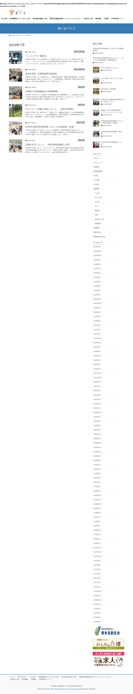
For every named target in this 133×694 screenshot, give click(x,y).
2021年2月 (97, 404)
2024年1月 (97, 295)
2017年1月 (97, 587)
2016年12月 (97, 591)
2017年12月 (97, 547)
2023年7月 (97, 316)
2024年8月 (97, 264)
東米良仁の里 (79, 51)
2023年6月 (97, 321)
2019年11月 (97, 447)
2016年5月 (97, 617)
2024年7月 (97, 268)
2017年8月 (97, 565)
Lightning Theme (58, 689)
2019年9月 (97, 456)
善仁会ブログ (22, 677)
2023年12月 (97, 299)
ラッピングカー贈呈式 (35, 56)
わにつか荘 (98, 197)
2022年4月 (97, 360)
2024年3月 (97, 286)
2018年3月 (97, 534)
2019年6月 (97, 469)
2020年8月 (97, 421)
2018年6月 (97, 521)
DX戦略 (33, 679)
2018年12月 (97, 495)
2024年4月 (97, 281)
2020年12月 (97, 412)
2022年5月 (97, 356)
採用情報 (25, 679)
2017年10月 (97, 556)
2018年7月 (97, 517)
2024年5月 (97, 277)
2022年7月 (97, 347)
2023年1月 (97, 334)
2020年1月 (97, 438)
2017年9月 (97, 561)
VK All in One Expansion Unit (73, 689)
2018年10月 (97, 504)
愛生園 (97, 210)
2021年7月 (97, 386)
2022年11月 (97, 342)
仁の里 (81, 87)
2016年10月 (97, 600)
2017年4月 (97, 582)
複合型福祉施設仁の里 (69, 677)
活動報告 (96, 189)
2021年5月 (97, 390)
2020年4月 (97, 425)
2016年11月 (97, 595)
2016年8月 (97, 608)
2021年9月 (97, 382)
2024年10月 (97, 255)
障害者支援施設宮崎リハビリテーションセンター (95, 677)
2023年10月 (97, 303)
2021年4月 (97, 395)
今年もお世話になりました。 (110, 67)
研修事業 (96, 228)
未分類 (96, 175)
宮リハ (97, 206)
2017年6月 (97, 574)
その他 (81, 105)
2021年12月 (97, 373)
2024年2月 (97, 290)
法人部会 (96, 184)
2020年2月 (97, 434)
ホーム (12, 677)
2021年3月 (97, 399)
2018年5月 (97, 526)
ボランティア (98, 162)
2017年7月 (97, 569)
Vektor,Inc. (86, 689)
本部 (96, 215)
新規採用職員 (98, 171)
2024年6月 (97, 273)
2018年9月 (97, 508)
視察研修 (98, 223)
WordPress (48, 689)
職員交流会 (97, 232)
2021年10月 (97, 377)
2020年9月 (97, 417)
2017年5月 (97, 578)
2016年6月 (97, 613)
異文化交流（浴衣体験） (109, 89)
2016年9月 (97, 604)
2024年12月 (97, 251)
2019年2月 (97, 486)
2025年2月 (97, 247)
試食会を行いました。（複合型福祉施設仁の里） (48, 144)
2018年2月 (97, 539)
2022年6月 (97, 351)
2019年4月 (97, 478)
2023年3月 (97, 329)
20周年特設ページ (45, 679)
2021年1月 (97, 408)
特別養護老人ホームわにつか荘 (48, 677)
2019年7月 (97, 465)
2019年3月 (97, 482)
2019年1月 (97, 491)
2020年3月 (97, 430)
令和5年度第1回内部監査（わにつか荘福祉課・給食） (50, 127)
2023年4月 (97, 325)
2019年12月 (97, 443)
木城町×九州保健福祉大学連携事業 (41, 91)
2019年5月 (97, 473)
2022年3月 (97, 364)
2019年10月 (97, 452)
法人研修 (96, 180)
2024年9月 (97, 260)
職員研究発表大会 (99, 237)
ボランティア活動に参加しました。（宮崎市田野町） (50, 109)
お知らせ (96, 158)
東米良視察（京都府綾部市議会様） (42, 74)
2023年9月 (97, 308)
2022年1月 (97, 369)
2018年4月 (97, 530)
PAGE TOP (128, 671)
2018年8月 (97, 513)
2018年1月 (97, 543)
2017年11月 (97, 552)
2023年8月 (97, 312)
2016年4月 (97, 622)
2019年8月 (97, 460)
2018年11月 (97, 500)
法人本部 (32, 677)
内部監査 (80, 122)
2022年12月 (97, 338)
